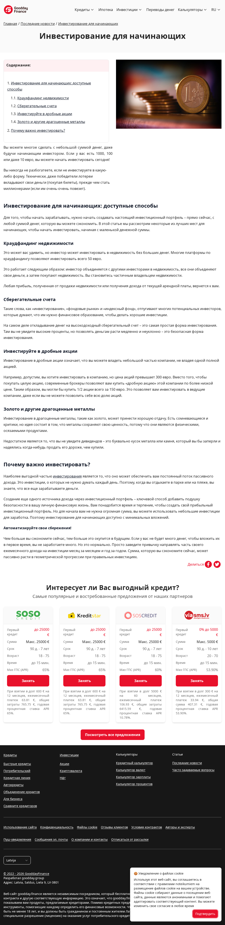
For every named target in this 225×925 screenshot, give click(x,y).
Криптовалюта (71, 771)
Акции (64, 764)
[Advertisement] (168, 166)
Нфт (63, 778)
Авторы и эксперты (180, 827)
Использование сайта (20, 827)
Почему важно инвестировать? (38, 130)
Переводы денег (160, 9)
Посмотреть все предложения (112, 734)
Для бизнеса (13, 799)
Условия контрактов (146, 827)
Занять (28, 680)
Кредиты (82, 9)
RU (213, 9)
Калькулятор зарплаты (133, 777)
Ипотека (105, 9)
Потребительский (17, 771)
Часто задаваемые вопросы (193, 770)
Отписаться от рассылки (130, 839)
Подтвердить (205, 914)
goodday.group (33, 878)
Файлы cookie (87, 827)
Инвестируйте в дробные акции (44, 113)
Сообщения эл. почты (51, 839)
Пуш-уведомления (17, 839)
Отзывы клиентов (114, 827)
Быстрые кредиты (17, 764)
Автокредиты (14, 785)
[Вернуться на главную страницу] (16, 9)
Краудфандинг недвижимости (43, 98)
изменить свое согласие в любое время (164, 906)
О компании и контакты (89, 839)
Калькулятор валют (130, 770)
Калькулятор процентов (134, 784)
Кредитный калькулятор (134, 763)
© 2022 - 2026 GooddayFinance (26, 874)
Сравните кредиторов (20, 806)
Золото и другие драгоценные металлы (51, 121)
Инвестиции (127, 9)
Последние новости (187, 763)
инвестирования (67, 476)
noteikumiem (185, 884)
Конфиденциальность (56, 827)
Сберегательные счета (37, 105)
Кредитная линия (17, 778)
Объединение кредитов (22, 792)
